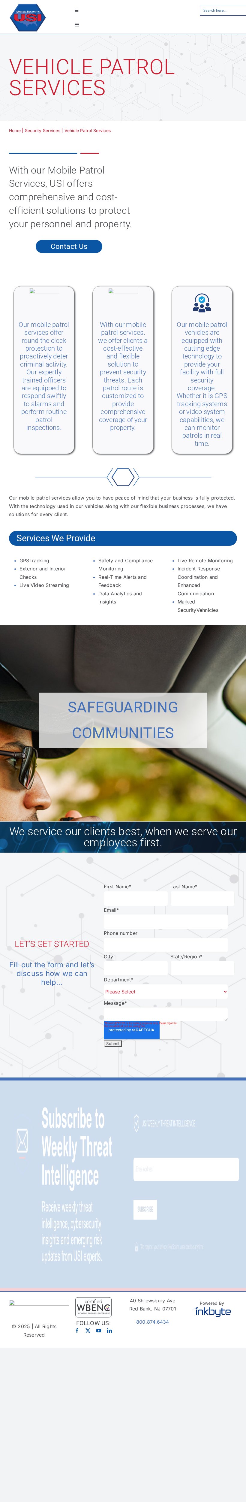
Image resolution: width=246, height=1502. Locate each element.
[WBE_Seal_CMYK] (93, 1299)
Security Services (42, 130)
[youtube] (98, 1330)
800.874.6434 (152, 1322)
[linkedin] (109, 1330)
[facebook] (77, 1330)
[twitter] (88, 1330)
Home (15, 130)
